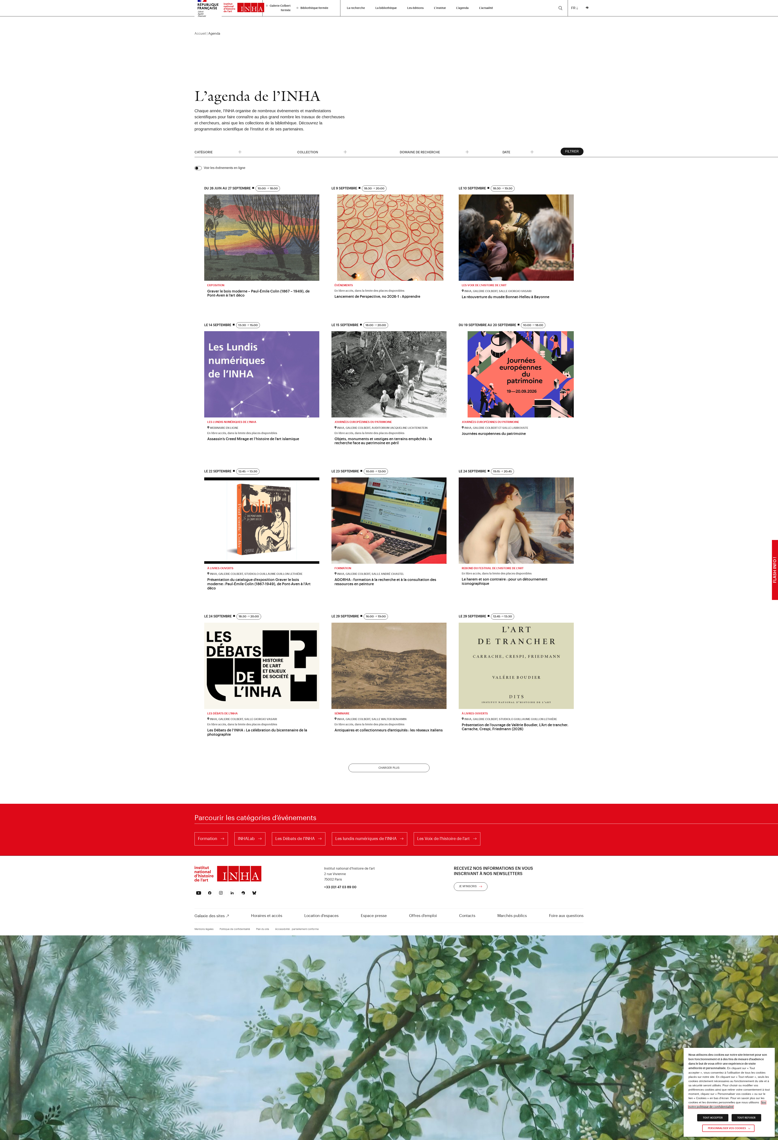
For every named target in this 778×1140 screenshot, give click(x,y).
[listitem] (279, 8)
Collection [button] (311, 154)
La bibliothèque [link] (386, 8)
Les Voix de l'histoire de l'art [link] (443, 839)
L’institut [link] (440, 8)
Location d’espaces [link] (321, 916)
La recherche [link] (356, 8)
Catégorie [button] (242, 154)
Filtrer (572, 151)
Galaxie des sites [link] (209, 916)
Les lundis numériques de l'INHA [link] (365, 839)
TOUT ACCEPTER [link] (713, 1118)
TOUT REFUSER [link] (746, 1118)
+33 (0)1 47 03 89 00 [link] (340, 887)
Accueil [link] (200, 33)
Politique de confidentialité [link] (235, 929)
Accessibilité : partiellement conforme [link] (297, 929)
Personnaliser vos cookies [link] (727, 1128)
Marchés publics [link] (512, 916)
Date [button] (540, 154)
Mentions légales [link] (204, 929)
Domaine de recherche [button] (448, 154)
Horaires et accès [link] (266, 916)
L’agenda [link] (462, 8)
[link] (242, 8)
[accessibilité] (587, 8)
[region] (389, 33)
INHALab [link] (246, 839)
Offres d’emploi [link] (423, 916)
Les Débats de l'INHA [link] (295, 839)
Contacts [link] (467, 916)
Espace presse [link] (374, 916)
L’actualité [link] (486, 8)
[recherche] (560, 8)
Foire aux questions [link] (566, 916)
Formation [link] (207, 839)
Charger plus (389, 767)
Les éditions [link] (415, 8)
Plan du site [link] (262, 929)
